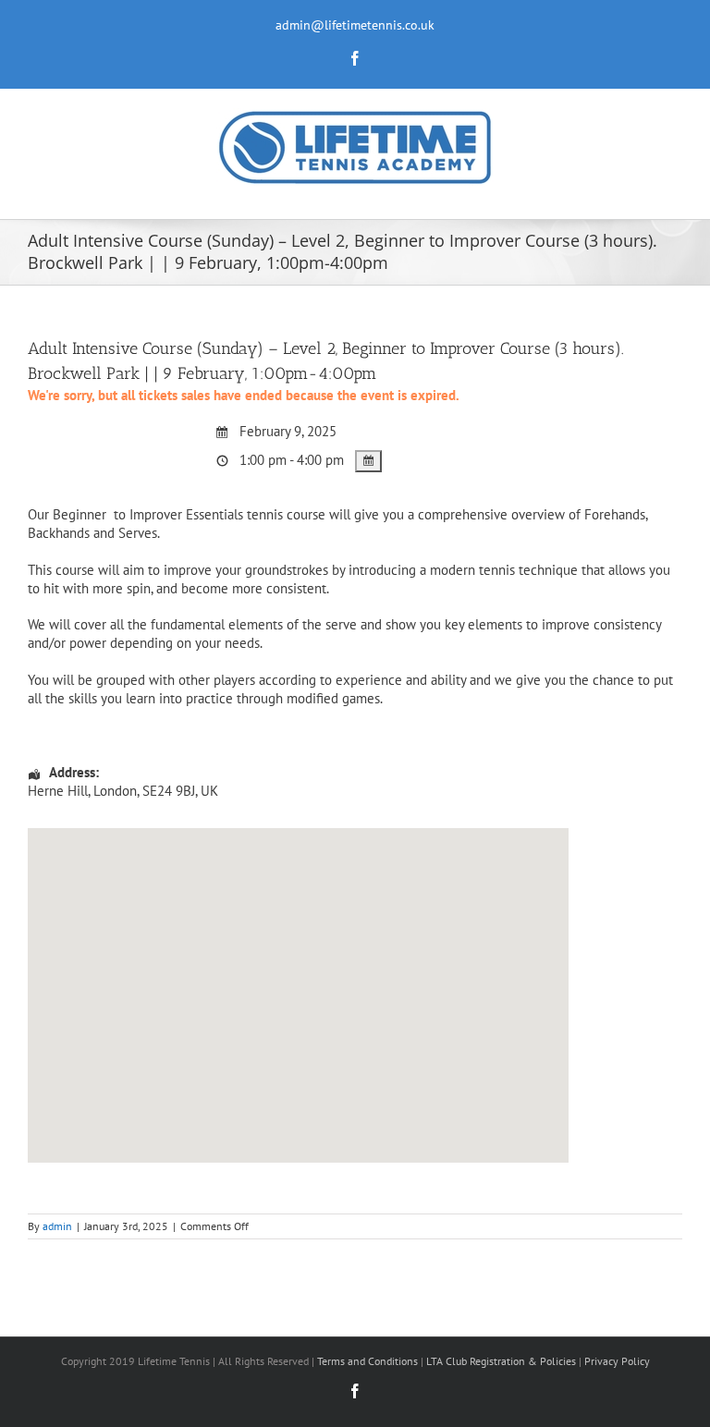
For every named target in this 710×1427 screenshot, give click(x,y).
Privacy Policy (617, 1361)
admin (57, 1226)
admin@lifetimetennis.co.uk (355, 25)
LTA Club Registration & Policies (502, 1361)
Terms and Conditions (367, 1361)
